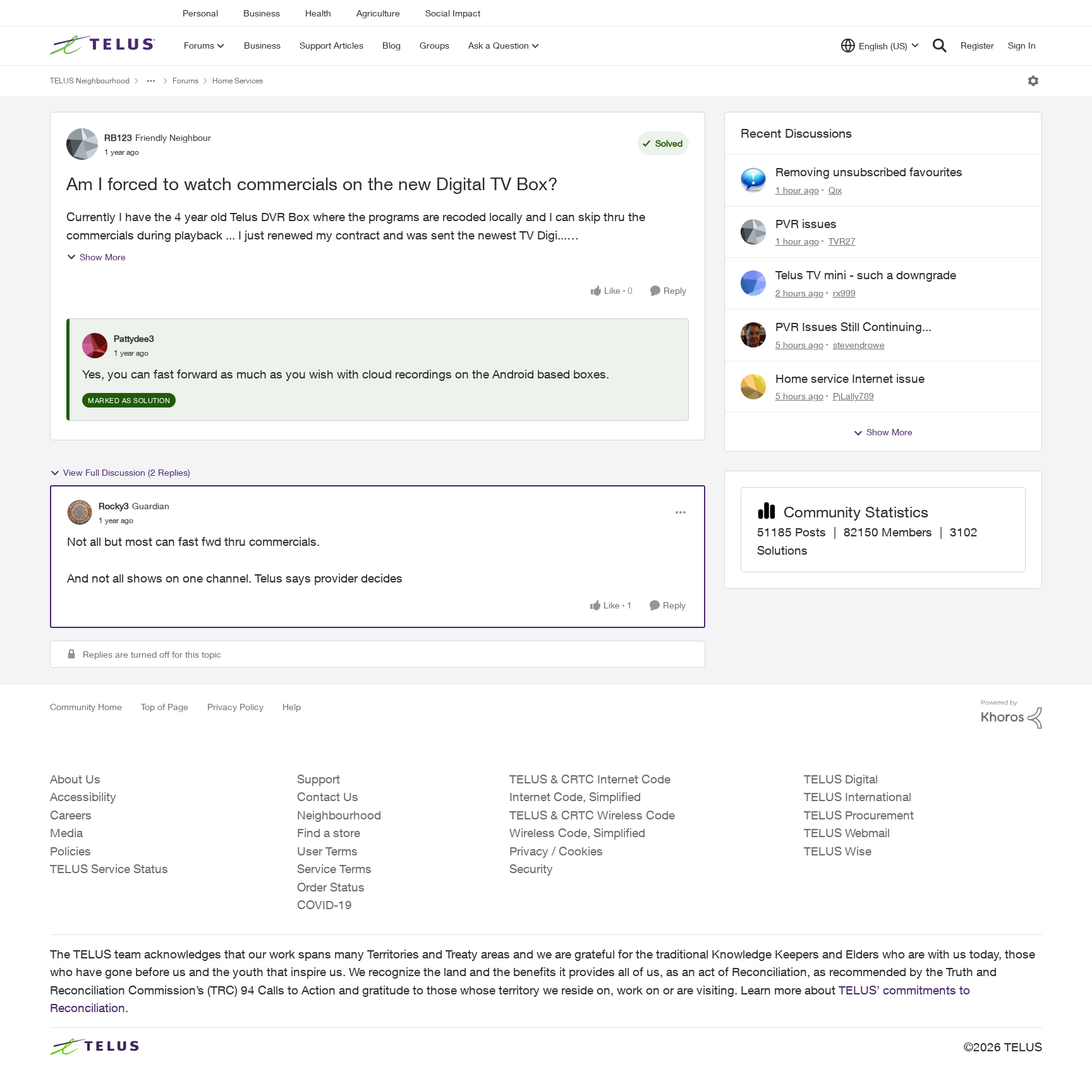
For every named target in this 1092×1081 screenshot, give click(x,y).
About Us (75, 779)
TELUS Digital (841, 779)
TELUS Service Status (109, 869)
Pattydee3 (134, 338)
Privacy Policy (235, 706)
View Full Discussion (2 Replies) (126, 472)
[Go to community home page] (104, 45)
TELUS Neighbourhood (90, 80)
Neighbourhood (339, 815)
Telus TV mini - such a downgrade (865, 275)
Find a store (328, 833)
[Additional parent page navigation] (151, 81)
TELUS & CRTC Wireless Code (592, 815)
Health (318, 13)
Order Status (331, 887)
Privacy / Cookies (556, 851)
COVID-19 (324, 905)
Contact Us (327, 797)
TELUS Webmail (847, 833)
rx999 (844, 292)
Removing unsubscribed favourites (868, 172)
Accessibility (83, 797)
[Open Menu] (1033, 81)
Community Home (86, 706)
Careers (71, 815)
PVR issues (806, 224)
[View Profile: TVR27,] (753, 232)
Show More (103, 256)
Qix (835, 189)
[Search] (939, 45)
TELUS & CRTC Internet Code (589, 779)
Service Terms (334, 869)
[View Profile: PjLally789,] (753, 386)
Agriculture (378, 13)
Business (261, 13)
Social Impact (452, 13)
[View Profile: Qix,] (753, 180)
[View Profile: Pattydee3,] (94, 345)
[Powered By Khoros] (1011, 714)
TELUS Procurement (859, 815)
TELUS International (857, 797)
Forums (185, 80)
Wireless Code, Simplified (577, 833)
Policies (70, 851)
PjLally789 (853, 395)
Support (318, 779)
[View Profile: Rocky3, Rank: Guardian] (79, 512)
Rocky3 (114, 505)
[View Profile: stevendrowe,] (753, 334)
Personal (200, 13)
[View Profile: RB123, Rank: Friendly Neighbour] (82, 144)
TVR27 (842, 241)
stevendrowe (859, 344)
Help (291, 706)
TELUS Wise (837, 851)
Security (531, 869)
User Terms (327, 851)
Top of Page (164, 706)
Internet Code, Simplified (575, 797)
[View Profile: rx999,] (753, 283)
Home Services (237, 80)
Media (66, 833)
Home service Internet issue (850, 378)
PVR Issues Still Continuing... (853, 327)
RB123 (118, 137)
